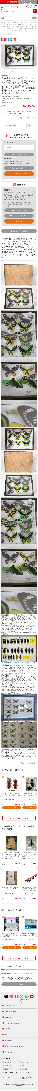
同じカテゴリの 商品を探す (29, 763)
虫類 (21, 22)
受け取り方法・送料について (19, 168)
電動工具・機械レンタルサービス (28, 1078)
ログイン (21, 979)
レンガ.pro (7, 1065)
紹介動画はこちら (6, 102)
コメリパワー (26, 1072)
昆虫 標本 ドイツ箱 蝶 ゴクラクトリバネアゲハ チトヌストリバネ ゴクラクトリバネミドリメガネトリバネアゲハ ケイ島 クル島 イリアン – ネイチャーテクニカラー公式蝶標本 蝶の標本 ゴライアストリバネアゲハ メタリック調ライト (18, 26)
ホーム (3, 22)
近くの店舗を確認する (19, 154)
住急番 (24, 1065)
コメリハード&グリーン (10, 1073)
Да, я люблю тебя (12, 22)
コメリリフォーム (27, 1062)
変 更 (34, 17)
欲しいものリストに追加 (19, 231)
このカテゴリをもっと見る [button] (19, 818)
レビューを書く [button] (19, 984)
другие (27, 22)
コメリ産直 (7, 1062)
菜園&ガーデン (8, 1069)
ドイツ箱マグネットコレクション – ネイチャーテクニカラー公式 (18, 663)
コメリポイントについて (29, 118)
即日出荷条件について (19, 210)
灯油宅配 (24, 1069)
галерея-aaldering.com (13, 7)
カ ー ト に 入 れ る (19, 173)
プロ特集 (7, 1077)
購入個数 (9, 125)
